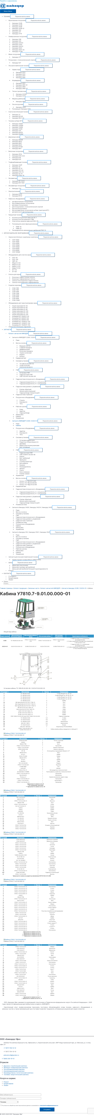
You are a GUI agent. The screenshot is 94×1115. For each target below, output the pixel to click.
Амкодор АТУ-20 (17, 170)
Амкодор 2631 (20, 83)
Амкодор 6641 (17, 143)
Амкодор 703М (17, 129)
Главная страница (6, 588)
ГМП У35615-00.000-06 (27, 454)
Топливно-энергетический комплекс (16, 1074)
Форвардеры (16, 80)
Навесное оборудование (17, 199)
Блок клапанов (24, 472)
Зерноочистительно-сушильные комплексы (23, 237)
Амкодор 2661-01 (21, 85)
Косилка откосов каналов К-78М (23, 219)
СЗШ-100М (16, 300)
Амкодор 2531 (20, 72)
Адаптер (22, 411)
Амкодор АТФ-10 (18, 172)
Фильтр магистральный (27, 391)
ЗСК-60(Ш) (15, 248)
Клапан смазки (24, 474)
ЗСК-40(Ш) (15, 247)
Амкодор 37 (16, 114)
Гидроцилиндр (24, 413)
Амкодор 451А (17, 154)
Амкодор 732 (16, 188)
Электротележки (14, 191)
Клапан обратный (25, 389)
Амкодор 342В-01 (18, 28)
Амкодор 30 (16, 167)
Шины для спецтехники (20, 565)
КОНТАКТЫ (7, 573)
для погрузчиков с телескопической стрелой (27, 207)
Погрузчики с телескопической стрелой (22, 60)
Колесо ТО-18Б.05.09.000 (28, 483)
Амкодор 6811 (16, 148)
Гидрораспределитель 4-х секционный (33, 384)
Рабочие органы (21, 406)
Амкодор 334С (17, 44)
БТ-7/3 (14, 270)
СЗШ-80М (15, 298)
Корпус (22, 456)
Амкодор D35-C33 (18, 156)
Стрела (22, 400)
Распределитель (25, 467)
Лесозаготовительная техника (19, 66)
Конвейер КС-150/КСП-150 (21, 325)
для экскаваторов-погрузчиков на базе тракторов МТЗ (30, 210)
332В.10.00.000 (25, 365)
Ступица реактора (26, 461)
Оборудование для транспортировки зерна (23, 303)
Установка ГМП (25, 373)
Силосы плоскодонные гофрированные (25, 282)
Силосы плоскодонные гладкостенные (25, 281)
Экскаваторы (13, 178)
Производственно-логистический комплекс (18, 1073)
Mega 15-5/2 (16, 268)
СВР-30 (14, 261)
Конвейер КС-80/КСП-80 (20, 320)
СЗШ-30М (15, 293)
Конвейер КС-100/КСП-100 (21, 321)
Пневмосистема (21, 504)
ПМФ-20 (18, 228)
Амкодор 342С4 (17, 46)
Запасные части (33, 588)
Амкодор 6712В (17, 147)
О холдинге (12, 576)
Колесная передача (26, 351)
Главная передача (26, 347)
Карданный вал (21, 358)
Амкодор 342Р (17, 165)
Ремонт (11, 570)
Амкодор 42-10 (17, 174)
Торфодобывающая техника (18, 162)
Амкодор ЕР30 (17, 196)
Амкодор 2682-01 (22, 88)
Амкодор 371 (16, 32)
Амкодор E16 (16, 157)
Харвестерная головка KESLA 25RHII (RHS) (26, 560)
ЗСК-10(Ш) (15, 240)
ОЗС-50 (14, 258)
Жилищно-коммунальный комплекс (16, 1068)
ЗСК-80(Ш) (15, 250)
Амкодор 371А (17, 34)
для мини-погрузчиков (20, 205)
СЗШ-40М (15, 295)
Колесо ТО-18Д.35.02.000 (28, 484)
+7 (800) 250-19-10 (8, 1058)
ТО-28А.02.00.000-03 (27, 364)
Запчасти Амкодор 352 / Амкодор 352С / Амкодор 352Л (31, 532)
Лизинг (11, 580)
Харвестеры (16, 69)
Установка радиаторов (27, 440)
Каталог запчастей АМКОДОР (18, 333)
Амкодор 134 (16, 131)
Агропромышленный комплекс (14, 1071)
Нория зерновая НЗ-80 (20, 309)
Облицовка (19, 414)
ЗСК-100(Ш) (16, 252)
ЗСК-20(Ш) (15, 243)
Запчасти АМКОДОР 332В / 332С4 (24, 337)
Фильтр (22, 468)
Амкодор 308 (16, 39)
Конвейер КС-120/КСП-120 (21, 323)
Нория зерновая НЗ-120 (20, 313)
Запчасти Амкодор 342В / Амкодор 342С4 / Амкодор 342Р (32, 507)
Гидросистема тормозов (24, 394)
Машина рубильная (18, 99)
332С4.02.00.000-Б (26, 367)
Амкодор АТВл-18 (18, 175)
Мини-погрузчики (15, 54)
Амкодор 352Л (21, 107)
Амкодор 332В (17, 23)
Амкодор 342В (17, 27)
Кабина (18, 416)
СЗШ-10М (15, 288)
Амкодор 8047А (17, 132)
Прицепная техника (15, 215)
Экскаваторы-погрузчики (17, 186)
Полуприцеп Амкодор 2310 (21, 109)
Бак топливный (25, 447)
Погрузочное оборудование (25, 397)
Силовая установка (22, 361)
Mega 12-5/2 (16, 266)
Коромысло (23, 402)
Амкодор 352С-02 (18, 50)
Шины (10, 562)
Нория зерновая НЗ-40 (20, 306)
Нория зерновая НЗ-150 (20, 314)
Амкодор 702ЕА (17, 124)
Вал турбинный (25, 458)
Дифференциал (25, 349)
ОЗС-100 (15, 259)
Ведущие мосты (25, 346)
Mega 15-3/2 (16, 264)
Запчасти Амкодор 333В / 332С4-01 (74, 588)
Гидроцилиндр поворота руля (29, 393)
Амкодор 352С (17, 48)
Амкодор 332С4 (17, 43)
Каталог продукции (20, 588)
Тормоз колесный (25, 353)
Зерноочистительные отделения (20, 327)
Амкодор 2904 (21, 101)
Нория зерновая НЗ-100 (20, 311)
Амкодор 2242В (21, 94)
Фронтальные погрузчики (17, 20)
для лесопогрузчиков (19, 208)
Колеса (22, 356)
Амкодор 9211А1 (17, 116)
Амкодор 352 (16, 30)
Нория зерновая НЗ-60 (20, 307)
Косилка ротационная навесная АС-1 (24, 218)
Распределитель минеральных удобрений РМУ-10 (29, 230)
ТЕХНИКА (7, 16)
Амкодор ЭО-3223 (18, 181)
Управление (20, 418)
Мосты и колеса (21, 343)
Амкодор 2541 (20, 74)
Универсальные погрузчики (18, 36)
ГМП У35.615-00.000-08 (28, 376)
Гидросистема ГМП (26, 374)
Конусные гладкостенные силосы (23, 277)
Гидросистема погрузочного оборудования (30, 379)
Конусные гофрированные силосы (23, 279)
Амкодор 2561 (20, 77)
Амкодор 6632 (17, 141)
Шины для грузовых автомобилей (23, 567)
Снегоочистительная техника (19, 112)
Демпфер (23, 444)
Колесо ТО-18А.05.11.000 (28, 481)
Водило (22, 354)
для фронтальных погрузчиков (22, 201)
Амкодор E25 (16, 159)
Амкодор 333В (17, 25)
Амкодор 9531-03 (18, 118)
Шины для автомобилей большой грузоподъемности (30, 569)
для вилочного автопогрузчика (22, 212)
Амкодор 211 (16, 57)
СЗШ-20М (15, 291)
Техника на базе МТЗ (16, 121)
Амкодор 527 (16, 63)
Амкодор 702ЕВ (17, 127)
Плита (22, 470)
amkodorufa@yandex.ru (11, 1055)
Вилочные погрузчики (16, 151)
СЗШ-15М (15, 290)
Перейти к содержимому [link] (8, 1)
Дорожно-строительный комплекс (15, 1066)
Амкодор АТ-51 (17, 168)
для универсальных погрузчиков (23, 203)
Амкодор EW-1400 (18, 183)
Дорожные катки (14, 137)
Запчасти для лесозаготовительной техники (23, 557)
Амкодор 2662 (21, 87)
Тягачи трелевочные (19, 91)
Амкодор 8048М (17, 134)
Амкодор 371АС (17, 51)
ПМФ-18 (18, 227)
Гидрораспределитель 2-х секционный (33, 382)
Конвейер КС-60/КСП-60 (20, 318)
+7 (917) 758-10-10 (10, 1048)
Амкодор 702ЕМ (17, 125)
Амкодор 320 (16, 41)
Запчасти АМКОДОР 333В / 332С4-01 (25, 421)
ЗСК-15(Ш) (15, 241)
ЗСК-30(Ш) (15, 245)
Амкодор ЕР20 (17, 194)
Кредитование (13, 578)
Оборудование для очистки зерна (20, 255)
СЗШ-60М (15, 297)
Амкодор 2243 (21, 96)
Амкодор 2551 (20, 76)
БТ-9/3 (14, 271)
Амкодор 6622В (17, 140)
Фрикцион (23, 460)
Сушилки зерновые (15, 285)
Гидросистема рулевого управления (28, 386)
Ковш (21, 409)
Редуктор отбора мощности (29, 442)
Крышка (22, 465)
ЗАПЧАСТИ (7, 329)
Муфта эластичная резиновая (29, 445)
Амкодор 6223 (17, 145)
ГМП (17, 370)
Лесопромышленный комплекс (14, 1069)
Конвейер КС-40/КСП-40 (20, 316)
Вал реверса (24, 463)
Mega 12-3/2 (16, 263)
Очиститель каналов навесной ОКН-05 (25, 221)
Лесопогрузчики (17, 104)
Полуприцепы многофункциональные (25, 224)
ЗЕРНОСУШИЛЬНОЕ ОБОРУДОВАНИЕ (16, 233)
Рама (17, 340)
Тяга (21, 404)
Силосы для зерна (15, 274)
